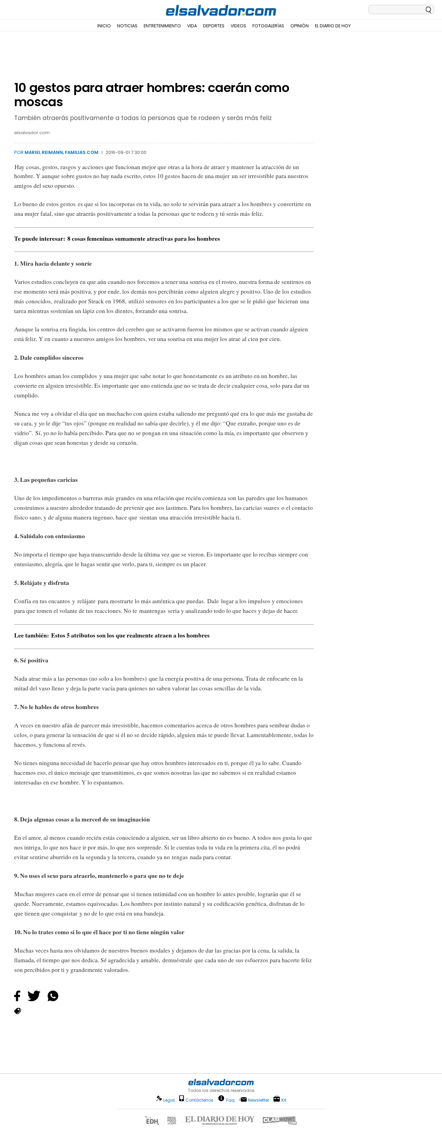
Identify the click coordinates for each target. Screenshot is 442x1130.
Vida (192, 26)
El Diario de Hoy (333, 26)
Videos (238, 26)
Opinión (299, 26)
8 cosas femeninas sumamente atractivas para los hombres (143, 238)
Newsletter (258, 1100)
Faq (230, 1099)
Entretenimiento (162, 26)
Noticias (127, 26)
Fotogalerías (268, 26)
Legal (169, 1100)
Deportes (213, 26)
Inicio (104, 26)
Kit (283, 1099)
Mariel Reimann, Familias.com (61, 152)
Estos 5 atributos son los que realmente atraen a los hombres (130, 635)
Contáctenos (199, 1100)
